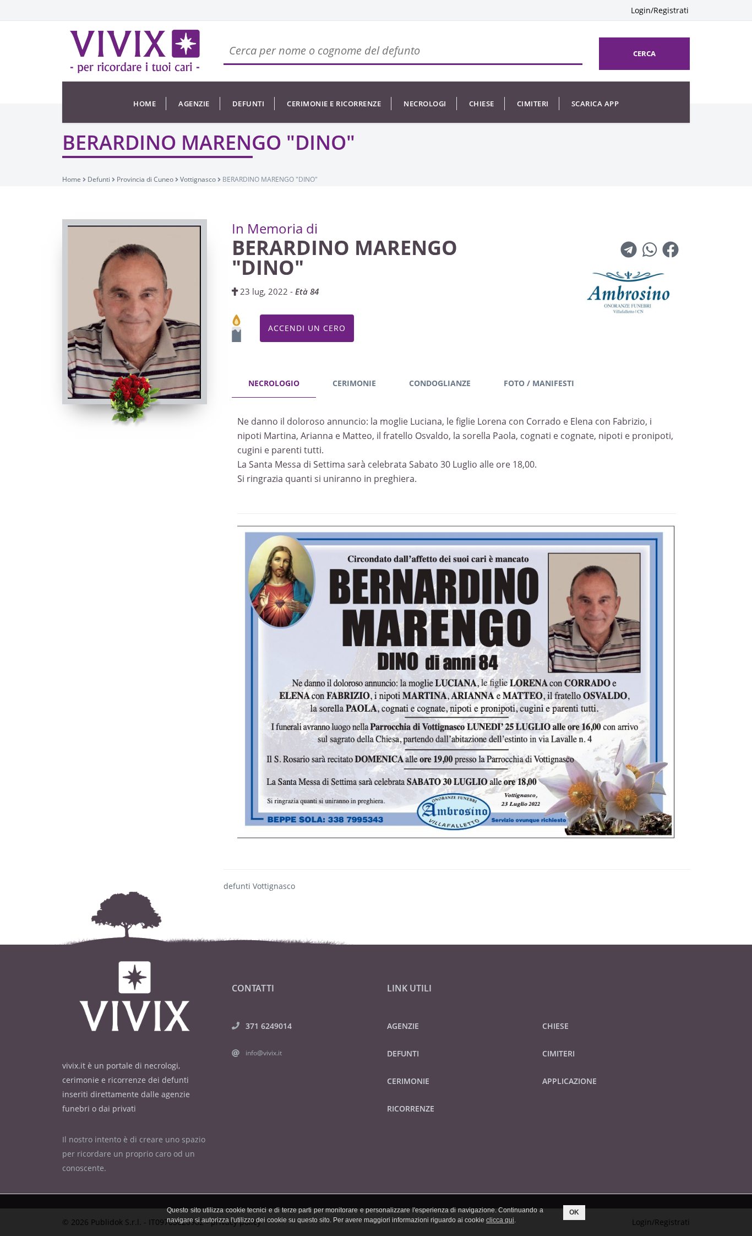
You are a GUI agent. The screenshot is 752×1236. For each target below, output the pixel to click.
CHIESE (555, 1026)
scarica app (595, 104)
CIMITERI (558, 1053)
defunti (248, 104)
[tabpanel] (457, 621)
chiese (481, 104)
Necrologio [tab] (273, 383)
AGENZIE (403, 1026)
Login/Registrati (660, 10)
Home (144, 104)
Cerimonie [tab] (354, 383)
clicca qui (500, 1220)
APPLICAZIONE (569, 1081)
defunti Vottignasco (259, 886)
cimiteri (533, 104)
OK (574, 1212)
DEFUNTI (403, 1053)
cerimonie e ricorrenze (334, 104)
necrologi (425, 104)
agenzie (194, 104)
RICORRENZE (410, 1108)
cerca (644, 53)
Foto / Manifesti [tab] (539, 383)
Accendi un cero (307, 328)
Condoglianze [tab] (440, 383)
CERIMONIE (408, 1081)
